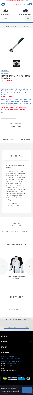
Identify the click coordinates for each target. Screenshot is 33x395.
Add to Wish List (16, 123)
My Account (17, 4)
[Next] (29, 266)
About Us (4, 336)
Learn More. (16, 391)
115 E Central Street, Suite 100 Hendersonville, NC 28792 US (10, 358)
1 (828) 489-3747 (11, 363)
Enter (26, 327)
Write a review (16, 225)
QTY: (2, 112)
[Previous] (4, 266)
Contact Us (9, 366)
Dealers (4, 347)
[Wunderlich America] (3, 4)
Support (4, 342)
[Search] (28, 18)
